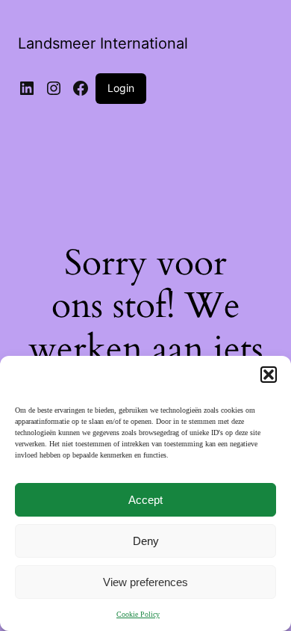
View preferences (145, 582)
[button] (268, 374)
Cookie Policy (138, 614)
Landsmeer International (103, 43)
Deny (146, 541)
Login (120, 87)
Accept (145, 499)
